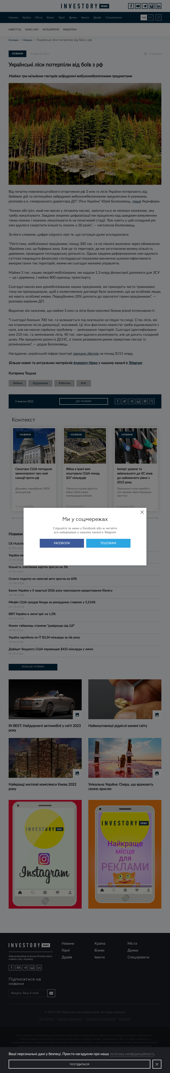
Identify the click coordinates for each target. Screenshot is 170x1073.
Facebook (62, 543)
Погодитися (79, 1064)
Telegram (108, 543)
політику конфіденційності (132, 1054)
